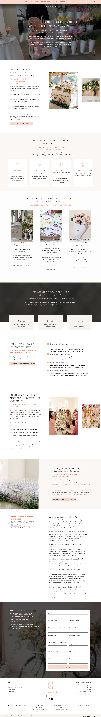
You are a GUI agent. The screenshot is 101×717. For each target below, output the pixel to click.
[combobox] (68, 616)
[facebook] (52, 699)
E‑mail (70, 658)
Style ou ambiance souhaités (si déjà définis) (57, 643)
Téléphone (50, 658)
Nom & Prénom (73, 651)
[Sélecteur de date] (49, 623)
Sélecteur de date (52, 620)
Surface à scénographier (75, 635)
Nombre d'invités (52, 635)
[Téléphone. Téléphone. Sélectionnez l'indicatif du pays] (50, 662)
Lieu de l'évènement (74, 620)
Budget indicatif (73, 644)
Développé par (86, 716)
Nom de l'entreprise (53, 651)
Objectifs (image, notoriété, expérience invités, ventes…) (62, 627)
